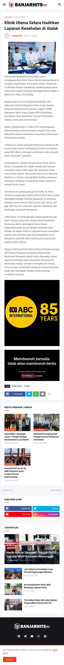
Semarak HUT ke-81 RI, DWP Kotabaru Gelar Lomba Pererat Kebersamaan (15, 472)
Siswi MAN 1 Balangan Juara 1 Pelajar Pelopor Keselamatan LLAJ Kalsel (16, 437)
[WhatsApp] (36, 394)
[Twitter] (29, 394)
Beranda (8, 17)
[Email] (43, 394)
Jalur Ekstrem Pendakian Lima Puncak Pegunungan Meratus (38, 570)
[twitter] (25, 636)
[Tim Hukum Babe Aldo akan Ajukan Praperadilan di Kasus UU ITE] (13, 604)
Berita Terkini (21, 17)
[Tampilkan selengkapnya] (49, 394)
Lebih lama (56, 490)
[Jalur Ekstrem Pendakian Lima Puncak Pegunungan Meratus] (13, 574)
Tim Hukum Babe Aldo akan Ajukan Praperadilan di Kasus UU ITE (40, 601)
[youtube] (32, 636)
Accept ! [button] (9, 659)
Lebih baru (8, 490)
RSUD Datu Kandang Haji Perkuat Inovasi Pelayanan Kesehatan (46, 437)
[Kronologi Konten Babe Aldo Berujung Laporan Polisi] (13, 589)
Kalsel (27, 386)
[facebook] (18, 636)
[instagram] (38, 636)
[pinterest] (45, 636)
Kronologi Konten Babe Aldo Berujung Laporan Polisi (37, 586)
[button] (4, 4)
